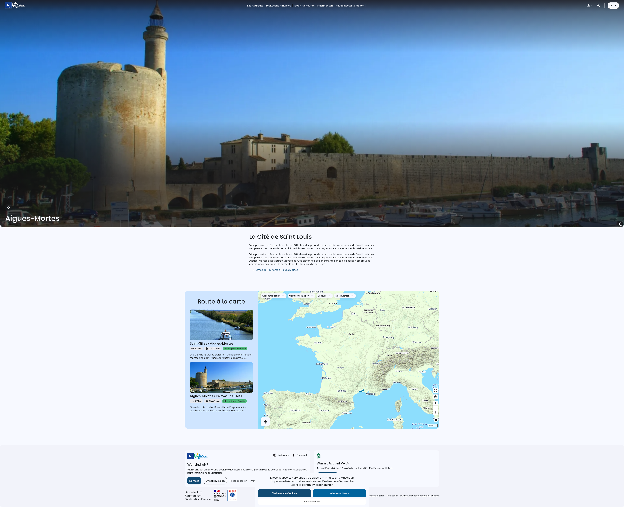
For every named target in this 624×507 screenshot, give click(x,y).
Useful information (299, 295)
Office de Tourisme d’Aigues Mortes (277, 269)
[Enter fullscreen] (435, 390)
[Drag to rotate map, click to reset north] (435, 412)
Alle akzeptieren (339, 493)
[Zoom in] (435, 403)
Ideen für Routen (304, 5)
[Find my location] (435, 396)
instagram (283, 455)
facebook (302, 455)
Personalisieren (312, 501)
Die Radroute (255, 5)
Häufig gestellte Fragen (350, 5)
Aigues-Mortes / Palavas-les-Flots (216, 396)
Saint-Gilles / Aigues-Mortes (211, 343)
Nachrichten (325, 5)
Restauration (343, 295)
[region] (348, 360)
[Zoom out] (435, 408)
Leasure (322, 295)
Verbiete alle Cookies (284, 493)
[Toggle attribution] (436, 420)
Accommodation (271, 295)
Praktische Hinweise (278, 5)
